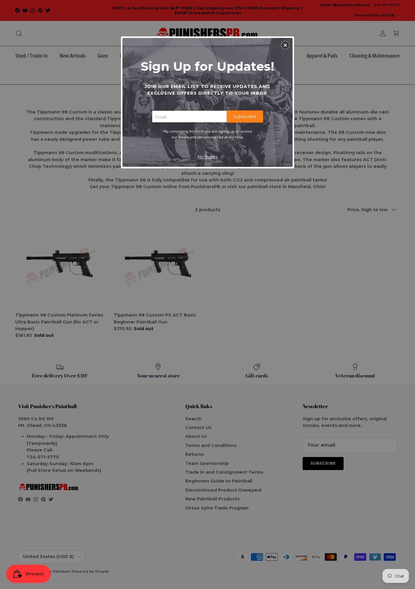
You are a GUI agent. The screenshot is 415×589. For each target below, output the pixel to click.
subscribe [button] (245, 116)
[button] (285, 45)
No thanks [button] (207, 157)
